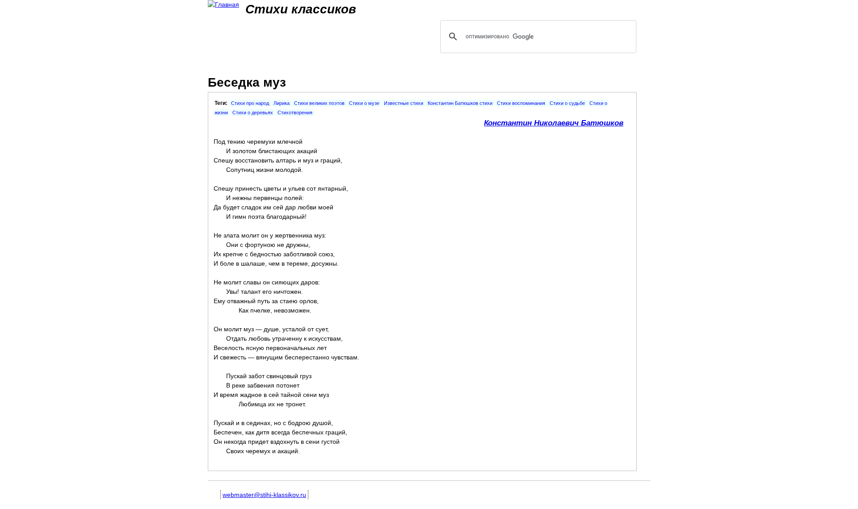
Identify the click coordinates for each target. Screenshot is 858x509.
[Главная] (223, 4)
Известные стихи (403, 103)
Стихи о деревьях (252, 112)
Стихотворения (295, 112)
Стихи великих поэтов (319, 103)
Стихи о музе (364, 103)
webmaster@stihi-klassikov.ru (264, 494)
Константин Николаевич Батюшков (553, 123)
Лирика (281, 103)
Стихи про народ (250, 103)
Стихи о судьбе (567, 103)
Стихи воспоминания (521, 103)
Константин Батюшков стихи (460, 103)
